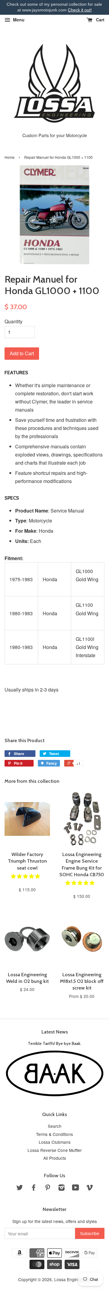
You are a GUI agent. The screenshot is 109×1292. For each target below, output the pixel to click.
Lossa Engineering (72, 1279)
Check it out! (80, 10)
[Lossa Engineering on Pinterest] (47, 1188)
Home (10, 157)
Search (54, 1126)
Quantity (13, 321)
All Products (54, 1158)
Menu (18, 20)
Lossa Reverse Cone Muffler (55, 1150)
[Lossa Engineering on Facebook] (33, 1188)
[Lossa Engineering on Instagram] (61, 1188)
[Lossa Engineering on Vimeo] (89, 1188)
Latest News (54, 1032)
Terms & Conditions (54, 1134)
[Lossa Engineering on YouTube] (75, 1188)
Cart (99, 20)
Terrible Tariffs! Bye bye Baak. (54, 1043)
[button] (26, 876)
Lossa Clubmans (55, 1142)
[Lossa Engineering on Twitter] (19, 1188)
